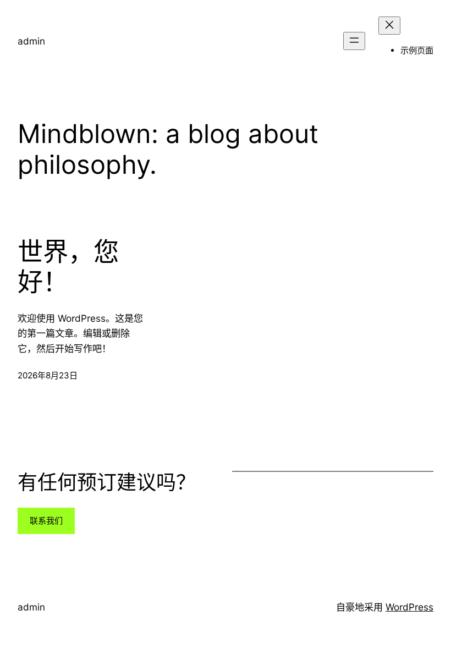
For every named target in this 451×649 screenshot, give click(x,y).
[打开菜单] (354, 41)
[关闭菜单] (389, 25)
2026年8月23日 (48, 375)
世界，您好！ (68, 267)
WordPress (409, 607)
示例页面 (416, 50)
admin (31, 41)
